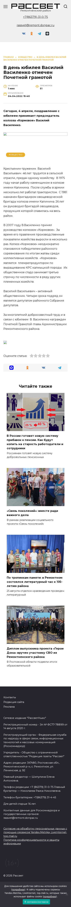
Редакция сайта (13, 702)
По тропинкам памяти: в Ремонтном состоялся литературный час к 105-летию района (34, 582)
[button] (11, 368)
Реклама (9, 706)
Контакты (9, 697)
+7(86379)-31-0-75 (35, 17)
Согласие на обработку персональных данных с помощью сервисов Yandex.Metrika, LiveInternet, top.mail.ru (35, 832)
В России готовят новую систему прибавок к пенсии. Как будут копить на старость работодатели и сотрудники (35, 442)
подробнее (18, 889)
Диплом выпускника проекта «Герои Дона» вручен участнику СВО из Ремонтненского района (35, 653)
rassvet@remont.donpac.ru (35, 25)
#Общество (15, 154)
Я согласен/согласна (36, 901)
